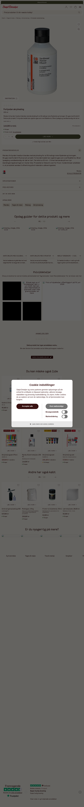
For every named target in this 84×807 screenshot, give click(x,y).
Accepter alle (27, 406)
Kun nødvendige (57, 406)
